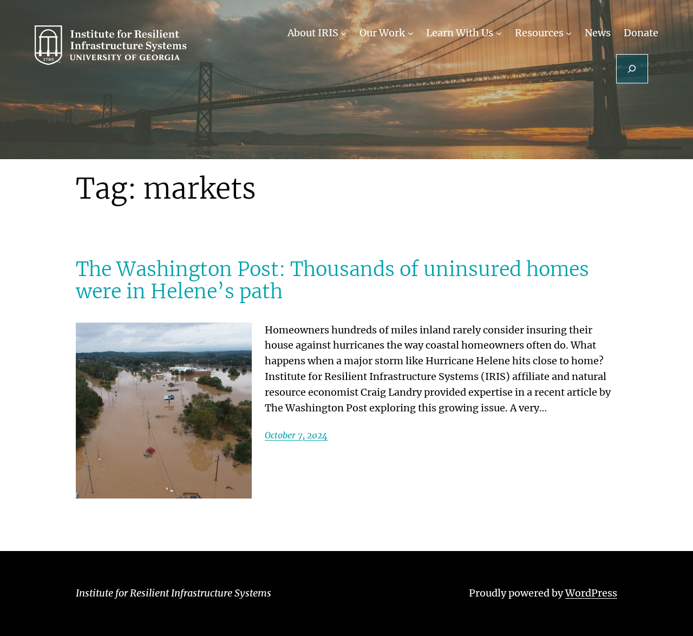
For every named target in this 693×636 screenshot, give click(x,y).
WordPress (591, 593)
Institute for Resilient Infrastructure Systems (173, 593)
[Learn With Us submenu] (499, 33)
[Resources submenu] (569, 33)
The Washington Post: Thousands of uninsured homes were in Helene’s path (332, 280)
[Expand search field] (632, 68)
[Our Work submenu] (411, 33)
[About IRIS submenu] (343, 33)
